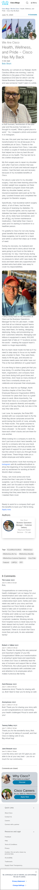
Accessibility (8, 858)
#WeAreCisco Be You (10, 554)
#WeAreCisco (28, 550)
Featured (6, 562)
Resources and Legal (13, 832)
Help (6, 840)
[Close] (36, 872)
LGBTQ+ (14, 562)
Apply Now (25, 797)
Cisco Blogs (15, 3)
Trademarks (8, 861)
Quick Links (9, 808)
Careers (7, 820)
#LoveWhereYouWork (14, 550)
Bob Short (6, 64)
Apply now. (6, 510)
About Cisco (8, 813)
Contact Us (8, 817)
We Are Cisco (15, 8)
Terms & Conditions (11, 844)
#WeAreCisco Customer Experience (14, 558)
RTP (21, 562)
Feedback (8, 837)
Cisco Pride (32, 558)
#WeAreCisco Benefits (26, 554)
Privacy (7, 848)
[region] (19, 879)
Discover (22, 782)
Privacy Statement (18, 881)
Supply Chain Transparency (13, 865)
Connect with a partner (12, 824)
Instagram (6, 464)
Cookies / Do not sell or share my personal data (15, 853)
